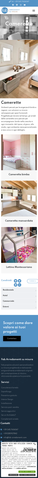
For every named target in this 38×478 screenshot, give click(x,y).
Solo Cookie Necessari (27, 475)
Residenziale (28, 30)
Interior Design (7, 399)
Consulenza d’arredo (9, 388)
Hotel (5, 295)
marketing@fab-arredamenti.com (18, 441)
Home (6, 30)
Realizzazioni (15, 30)
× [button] (35, 444)
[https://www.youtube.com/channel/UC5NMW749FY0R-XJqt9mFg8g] (24, 5)
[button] (19, 285)
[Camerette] (19, 152)
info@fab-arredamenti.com (15, 437)
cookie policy (21, 468)
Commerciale (8, 301)
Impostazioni (13, 475)
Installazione (6, 403)
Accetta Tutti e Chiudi (26, 471)
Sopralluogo (6, 392)
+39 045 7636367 (10, 430)
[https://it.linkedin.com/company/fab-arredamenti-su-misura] (17, 5)
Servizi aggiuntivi (8, 411)
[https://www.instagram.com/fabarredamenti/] (21, 5)
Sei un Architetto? (8, 415)
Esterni (6, 307)
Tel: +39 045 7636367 (20, 1)
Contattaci (12, 338)
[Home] (11, 10)
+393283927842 (10, 433)
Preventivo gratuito (9, 395)
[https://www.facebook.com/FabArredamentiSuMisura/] (13, 5)
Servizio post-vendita (10, 407)
